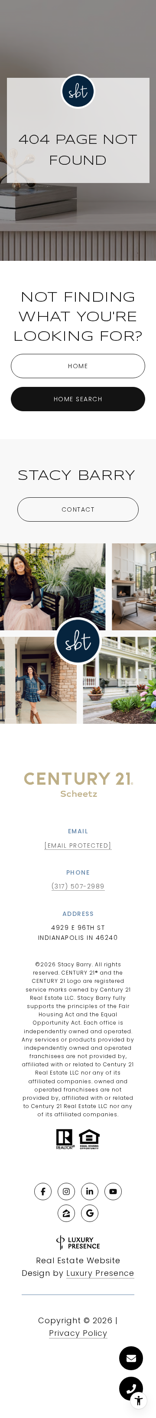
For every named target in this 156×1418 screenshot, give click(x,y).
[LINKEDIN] (89, 1191)
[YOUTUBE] (113, 1191)
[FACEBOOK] (43, 1191)
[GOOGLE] (89, 1213)
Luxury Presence (100, 1273)
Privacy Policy (78, 1333)
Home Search (78, 399)
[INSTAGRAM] (66, 1191)
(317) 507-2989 (78, 886)
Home (78, 366)
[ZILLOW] (66, 1213)
